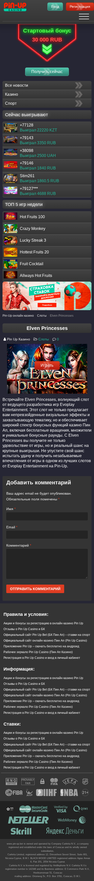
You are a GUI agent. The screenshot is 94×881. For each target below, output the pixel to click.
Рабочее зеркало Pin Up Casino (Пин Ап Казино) (38, 652)
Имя (11, 509)
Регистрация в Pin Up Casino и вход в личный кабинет (42, 658)
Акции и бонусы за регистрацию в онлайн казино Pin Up (43, 623)
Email (11, 527)
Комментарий (18, 545)
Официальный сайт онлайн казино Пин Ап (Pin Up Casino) (45, 640)
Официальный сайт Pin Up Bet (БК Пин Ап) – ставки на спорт (47, 635)
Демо (47, 373)
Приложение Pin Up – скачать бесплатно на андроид (41, 646)
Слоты (43, 339)
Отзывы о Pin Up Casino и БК (24, 629)
